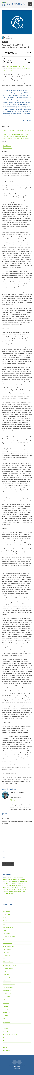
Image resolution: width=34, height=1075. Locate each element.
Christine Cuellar (10, 36)
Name (3, 845)
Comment (4, 827)
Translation (6, 1044)
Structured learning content (10, 1034)
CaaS (4, 917)
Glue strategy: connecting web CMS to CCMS (15, 134)
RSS (11, 70)
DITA (4, 958)
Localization (6, 1003)
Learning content (7, 993)
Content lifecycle (7, 943)
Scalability (5, 1028)
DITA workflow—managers (9, 965)
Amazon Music (26, 68)
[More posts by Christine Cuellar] (3, 37)
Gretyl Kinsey (7, 146)
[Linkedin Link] (14, 1062)
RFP (4, 1025)
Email (3, 70)
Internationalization (8, 987)
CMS (4, 930)
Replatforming (6, 1022)
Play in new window (12, 66)
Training (5, 1040)
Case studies (6, 921)
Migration (5, 1009)
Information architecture (9, 984)
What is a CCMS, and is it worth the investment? (16, 138)
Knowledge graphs (7, 990)
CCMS (4, 924)
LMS (4, 999)
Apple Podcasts (11, 68)
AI (3, 908)
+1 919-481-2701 (17, 1066)
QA (4, 1018)
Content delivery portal (9, 936)
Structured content (7, 1031)
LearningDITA (6, 996)
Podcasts (5, 41)
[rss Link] (19, 1062)
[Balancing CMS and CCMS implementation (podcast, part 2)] (17, 23)
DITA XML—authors (8, 968)
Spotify (19, 68)
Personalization (7, 1012)
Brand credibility (7, 911)
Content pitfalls (7, 949)
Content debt (6, 933)
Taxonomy (5, 1037)
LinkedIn (14, 800)
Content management (8, 946)
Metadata (5, 1006)
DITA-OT (5, 971)
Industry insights (7, 981)
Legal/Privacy (17, 1068)
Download (21, 66)
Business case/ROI (7, 914)
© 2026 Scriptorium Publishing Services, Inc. (17, 1065)
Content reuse (6, 952)
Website (4, 857)
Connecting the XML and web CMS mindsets (15, 136)
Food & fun (6, 974)
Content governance (8, 940)
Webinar (5, 1047)
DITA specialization (8, 962)
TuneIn (7, 70)
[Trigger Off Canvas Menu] (30, 4)
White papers (6, 1050)
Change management (8, 927)
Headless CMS (6, 977)
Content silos (6, 955)
